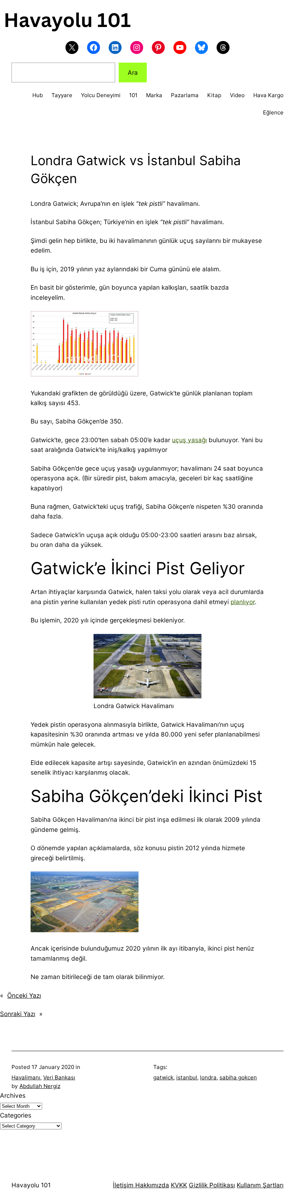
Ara (133, 72)
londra (208, 1077)
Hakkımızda (151, 1185)
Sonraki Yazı (17, 1014)
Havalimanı (26, 1077)
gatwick (163, 1077)
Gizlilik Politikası (212, 1185)
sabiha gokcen (238, 1077)
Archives (13, 1095)
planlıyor (243, 602)
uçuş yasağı (189, 440)
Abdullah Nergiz (39, 1086)
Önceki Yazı (24, 995)
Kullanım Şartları (260, 1185)
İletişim (123, 1185)
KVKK (179, 1185)
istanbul (186, 1077)
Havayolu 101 (31, 1185)
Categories (15, 1115)
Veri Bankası (59, 1077)
